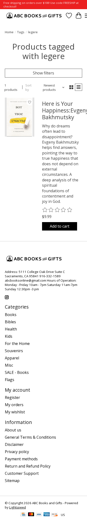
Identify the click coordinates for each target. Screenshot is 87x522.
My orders (14, 404)
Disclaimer (14, 444)
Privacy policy (17, 451)
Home (9, 32)
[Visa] (39, 514)
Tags (20, 32)
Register (12, 397)
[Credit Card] (23, 514)
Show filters (43, 73)
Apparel (12, 358)
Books (10, 314)
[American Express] (47, 514)
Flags (9, 379)
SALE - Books (17, 372)
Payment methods (21, 459)
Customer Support (22, 473)
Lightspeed (17, 507)
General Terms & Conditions (30, 437)
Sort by (28, 87)
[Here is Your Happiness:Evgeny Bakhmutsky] (19, 117)
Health (11, 329)
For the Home (17, 343)
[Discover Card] (54, 514)
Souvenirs (14, 350)
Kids (8, 336)
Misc (9, 365)
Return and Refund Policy (28, 466)
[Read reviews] (57, 210)
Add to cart (59, 226)
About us (13, 430)
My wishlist (15, 412)
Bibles (10, 321)
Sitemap (12, 480)
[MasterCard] (31, 514)
